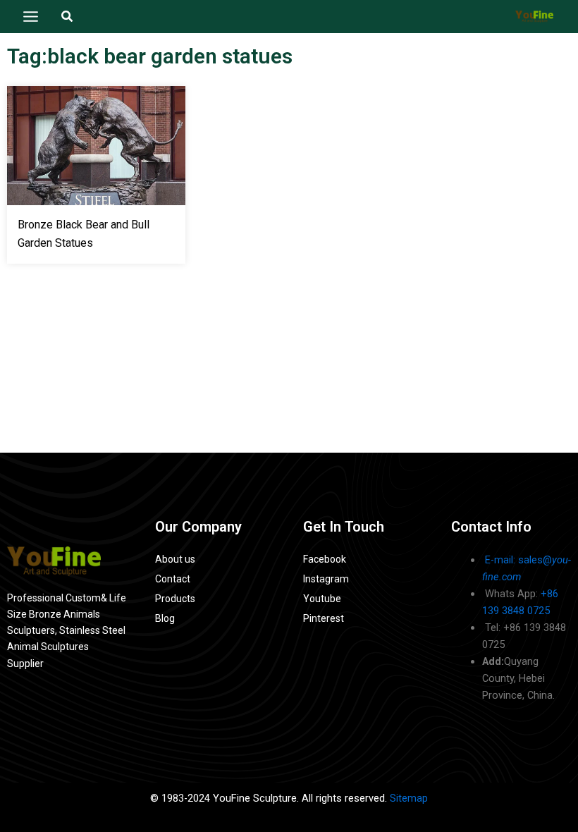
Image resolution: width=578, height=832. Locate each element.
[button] (67, 16)
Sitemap (409, 798)
